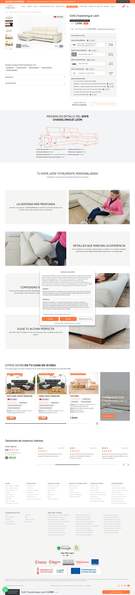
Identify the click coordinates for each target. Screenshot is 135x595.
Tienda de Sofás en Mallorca (84, 535)
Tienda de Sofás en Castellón (56, 519)
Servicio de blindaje (81, 94)
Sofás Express (115, 486)
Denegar (68, 319)
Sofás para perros (53, 499)
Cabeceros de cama (32, 494)
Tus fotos (8, 519)
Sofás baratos (94, 490)
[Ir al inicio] (10, 7)
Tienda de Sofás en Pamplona (112, 524)
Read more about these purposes (62, 314)
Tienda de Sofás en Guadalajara (85, 521)
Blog (26, 517)
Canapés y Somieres (32, 490)
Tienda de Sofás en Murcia (111, 532)
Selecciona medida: (78, 40)
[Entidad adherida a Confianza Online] (76, 548)
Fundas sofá (72, 488)
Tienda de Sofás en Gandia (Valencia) (59, 521)
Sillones (7, 492)
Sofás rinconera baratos (97, 501)
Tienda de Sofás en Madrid (55, 524)
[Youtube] (128, 585)
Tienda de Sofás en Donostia (111, 519)
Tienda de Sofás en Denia (83, 519)
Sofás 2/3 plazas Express (118, 488)
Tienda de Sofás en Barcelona (56, 517)
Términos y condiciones (78, 585)
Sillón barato (94, 497)
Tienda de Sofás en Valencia (56, 530)
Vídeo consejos (29, 519)
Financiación (28, 521)
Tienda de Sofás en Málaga (83, 524)
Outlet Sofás (94, 486)
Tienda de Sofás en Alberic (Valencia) (58, 515)
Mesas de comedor (53, 486)
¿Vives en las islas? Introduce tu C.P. (106, 29)
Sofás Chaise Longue (20, 12)
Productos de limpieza (75, 494)
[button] (62, 32)
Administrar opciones (85, 319)
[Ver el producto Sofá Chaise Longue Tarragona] (20, 396)
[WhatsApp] (119, 586)
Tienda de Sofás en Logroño (111, 521)
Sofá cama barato (95, 499)
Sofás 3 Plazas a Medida (12, 486)
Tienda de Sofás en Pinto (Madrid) (58, 526)
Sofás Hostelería (10, 501)
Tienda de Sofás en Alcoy (83, 515)
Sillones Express (116, 492)
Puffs (49, 497)
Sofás (11, 12)
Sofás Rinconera (10, 497)
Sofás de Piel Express (117, 501)
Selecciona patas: (77, 69)
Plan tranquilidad (10, 524)
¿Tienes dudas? (9, 521)
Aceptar (50, 319)
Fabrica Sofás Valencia (16, 585)
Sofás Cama (8, 494)
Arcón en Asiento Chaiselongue (85, 81)
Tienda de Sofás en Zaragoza (56, 532)
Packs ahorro (30, 486)
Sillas (49, 492)
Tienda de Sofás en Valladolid (84, 530)
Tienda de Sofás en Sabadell (111, 526)
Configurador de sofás (12, 503)
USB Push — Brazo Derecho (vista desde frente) (89, 84)
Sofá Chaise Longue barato (98, 494)
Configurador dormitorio (33, 499)
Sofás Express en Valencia (119, 503)
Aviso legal (78, 323)
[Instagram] (125, 586)
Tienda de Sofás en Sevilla (83, 528)
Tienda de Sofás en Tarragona (112, 528)
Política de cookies (59, 323)
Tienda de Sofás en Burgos (111, 517)
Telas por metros (74, 486)
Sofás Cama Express (117, 494)
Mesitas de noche (31, 497)
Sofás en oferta (94, 488)
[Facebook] (122, 586)
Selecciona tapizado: (79, 50)
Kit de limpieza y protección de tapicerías (87, 89)
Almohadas (29, 492)
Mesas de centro (52, 488)
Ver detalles (92, 40)
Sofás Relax (8, 499)
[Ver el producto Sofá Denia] (84, 396)
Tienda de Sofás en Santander (56, 528)
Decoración (51, 494)
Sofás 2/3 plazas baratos (97, 492)
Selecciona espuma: (78, 60)
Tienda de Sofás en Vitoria (111, 530)
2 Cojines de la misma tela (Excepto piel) (87, 92)
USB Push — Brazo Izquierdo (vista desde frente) (90, 86)
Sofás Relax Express (117, 499)
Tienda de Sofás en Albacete (56, 535)
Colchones (29, 488)
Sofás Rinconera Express (118, 497)
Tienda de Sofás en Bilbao (83, 517)
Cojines (71, 490)
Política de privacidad (69, 323)
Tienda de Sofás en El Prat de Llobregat (87, 526)
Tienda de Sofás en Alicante (84, 532)
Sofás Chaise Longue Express (120, 490)
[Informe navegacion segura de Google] (64, 548)
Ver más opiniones (10, 454)
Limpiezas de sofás (74, 497)
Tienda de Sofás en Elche (110, 515)
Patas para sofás (74, 492)
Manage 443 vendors (49, 314)
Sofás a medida (9, 517)
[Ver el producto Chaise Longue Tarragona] (52, 396)
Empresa (27, 515)
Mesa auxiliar (51, 490)
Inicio (6, 12)
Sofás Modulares (10, 490)
